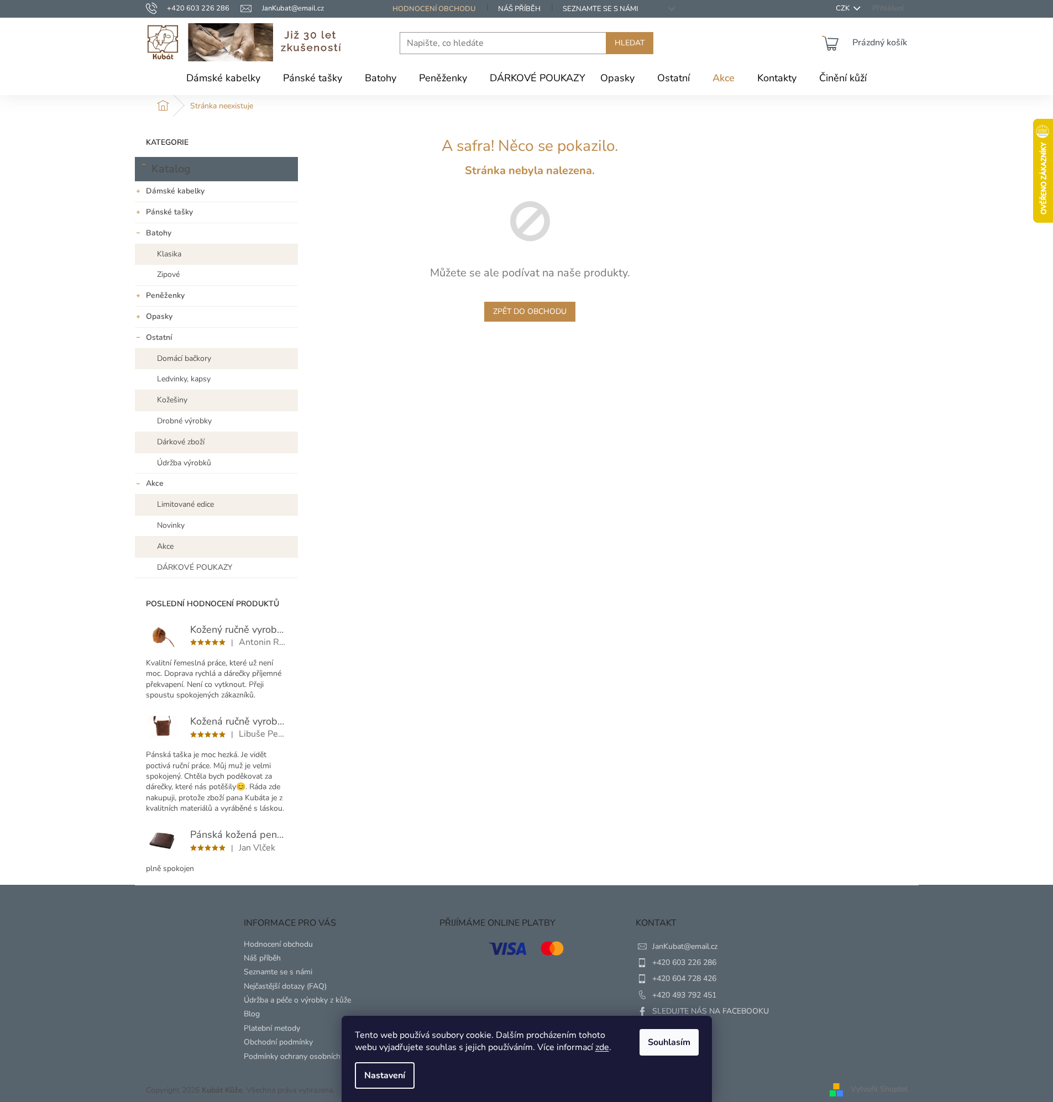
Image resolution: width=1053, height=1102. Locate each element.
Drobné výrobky (184, 421)
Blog (252, 1014)
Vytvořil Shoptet (879, 1089)
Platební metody (272, 1028)
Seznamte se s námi (600, 9)
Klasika (169, 254)
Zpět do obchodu (530, 311)
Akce (155, 483)
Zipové (168, 274)
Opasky (159, 316)
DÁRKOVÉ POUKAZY (194, 567)
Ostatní (159, 337)
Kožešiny (172, 400)
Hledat (630, 43)
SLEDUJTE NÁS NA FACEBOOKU (710, 1011)
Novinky (171, 525)
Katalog (171, 168)
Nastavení (384, 1075)
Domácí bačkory (184, 358)
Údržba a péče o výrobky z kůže (297, 1000)
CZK (843, 8)
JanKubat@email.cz (684, 946)
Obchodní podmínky (278, 1042)
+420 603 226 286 (684, 962)
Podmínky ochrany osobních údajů (303, 1056)
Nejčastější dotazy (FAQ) (285, 986)
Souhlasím (669, 1042)
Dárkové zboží (181, 442)
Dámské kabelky (175, 191)
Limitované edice (185, 504)
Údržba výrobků (184, 463)
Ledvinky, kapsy (184, 379)
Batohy (158, 233)
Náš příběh (519, 9)
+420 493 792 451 (684, 995)
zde (602, 1047)
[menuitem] (223, 78)
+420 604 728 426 (684, 978)
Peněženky (165, 295)
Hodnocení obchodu (434, 9)
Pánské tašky (169, 212)
